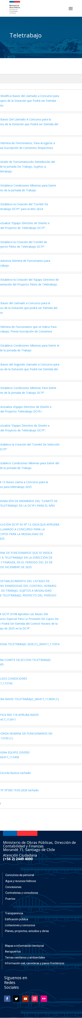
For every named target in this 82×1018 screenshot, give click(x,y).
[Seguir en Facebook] (7, 999)
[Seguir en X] (16, 999)
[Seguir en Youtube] (25, 999)
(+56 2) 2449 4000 (18, 858)
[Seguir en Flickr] (44, 999)
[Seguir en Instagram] (34, 999)
